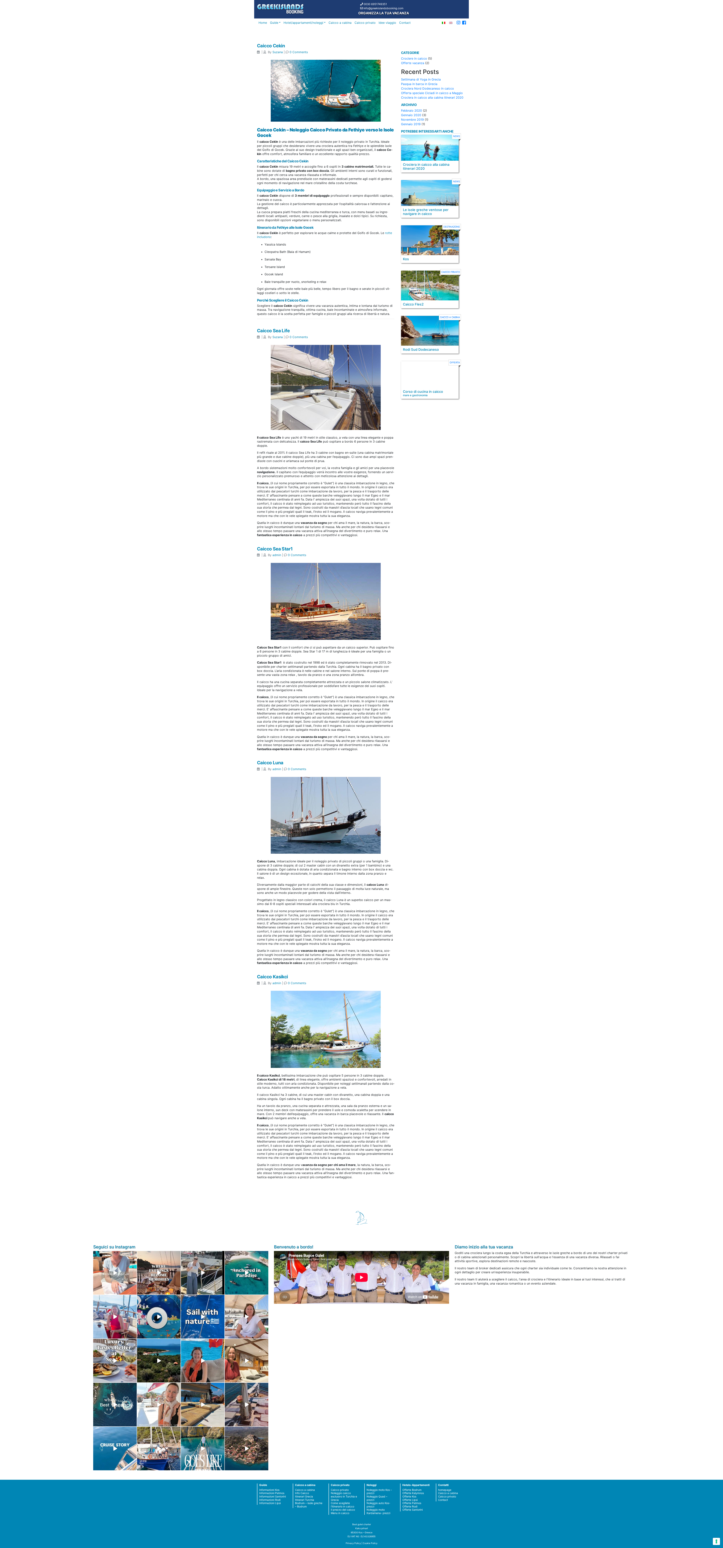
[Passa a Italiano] (443, 22)
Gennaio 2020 (411, 115)
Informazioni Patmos (271, 1493)
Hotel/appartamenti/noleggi (303, 23)
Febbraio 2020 (411, 110)
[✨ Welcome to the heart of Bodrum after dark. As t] (159, 1316)
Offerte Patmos (411, 1503)
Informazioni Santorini (272, 1496)
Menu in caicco (340, 1513)
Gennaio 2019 (411, 124)
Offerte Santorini (412, 1509)
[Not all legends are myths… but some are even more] (159, 1360)
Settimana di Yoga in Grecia (421, 79)
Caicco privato (365, 23)
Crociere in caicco (414, 58)
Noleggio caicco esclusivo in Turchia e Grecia (344, 1496)
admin (276, 555)
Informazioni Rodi (270, 1499)
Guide (274, 23)
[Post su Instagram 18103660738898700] (202, 1448)
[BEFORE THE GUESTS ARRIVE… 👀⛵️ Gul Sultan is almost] (202, 1273)
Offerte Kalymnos (413, 1493)
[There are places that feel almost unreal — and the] (246, 1448)
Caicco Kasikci (272, 976)
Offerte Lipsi (410, 1499)
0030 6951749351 (375, 4)
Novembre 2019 (412, 119)
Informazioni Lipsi (270, 1503)
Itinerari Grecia (304, 1496)
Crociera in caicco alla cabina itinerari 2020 (432, 97)
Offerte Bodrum (412, 1489)
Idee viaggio (387, 23)
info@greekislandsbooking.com (383, 8)
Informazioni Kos (269, 1489)
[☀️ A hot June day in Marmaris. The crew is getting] (159, 1404)
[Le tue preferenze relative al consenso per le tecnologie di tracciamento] (716, 1541)
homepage (444, 1489)
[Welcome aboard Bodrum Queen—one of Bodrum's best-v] (246, 1360)
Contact (405, 23)
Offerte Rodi (409, 1506)
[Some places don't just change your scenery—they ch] (115, 1404)
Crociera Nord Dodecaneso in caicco (427, 88)
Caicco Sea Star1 (275, 549)
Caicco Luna (270, 762)
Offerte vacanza (412, 63)
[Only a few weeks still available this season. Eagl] (246, 1316)
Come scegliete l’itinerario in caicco (342, 1504)
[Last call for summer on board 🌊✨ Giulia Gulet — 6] (159, 1448)
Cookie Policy (370, 1543)
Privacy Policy (353, 1543)
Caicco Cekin (271, 45)
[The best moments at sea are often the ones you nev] (202, 1316)
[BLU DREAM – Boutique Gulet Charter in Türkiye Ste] (202, 1404)
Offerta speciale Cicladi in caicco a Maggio (432, 93)
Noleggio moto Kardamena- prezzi (378, 1511)
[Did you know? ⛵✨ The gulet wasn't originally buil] (246, 1404)
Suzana (277, 52)
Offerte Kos (409, 1496)
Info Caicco (302, 1493)
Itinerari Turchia (304, 1499)
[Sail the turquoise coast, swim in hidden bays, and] (115, 1448)
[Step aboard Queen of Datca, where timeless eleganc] (115, 1316)
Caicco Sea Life (273, 330)
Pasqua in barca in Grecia (419, 84)
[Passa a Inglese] (450, 22)
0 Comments (299, 52)
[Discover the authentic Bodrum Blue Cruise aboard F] (202, 1360)
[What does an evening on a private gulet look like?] (159, 1273)
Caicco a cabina (340, 23)
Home (263, 23)
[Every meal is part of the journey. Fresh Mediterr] (115, 1360)
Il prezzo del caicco (343, 1509)
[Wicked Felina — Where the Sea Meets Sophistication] (115, 1273)
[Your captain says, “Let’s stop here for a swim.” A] (246, 1273)
